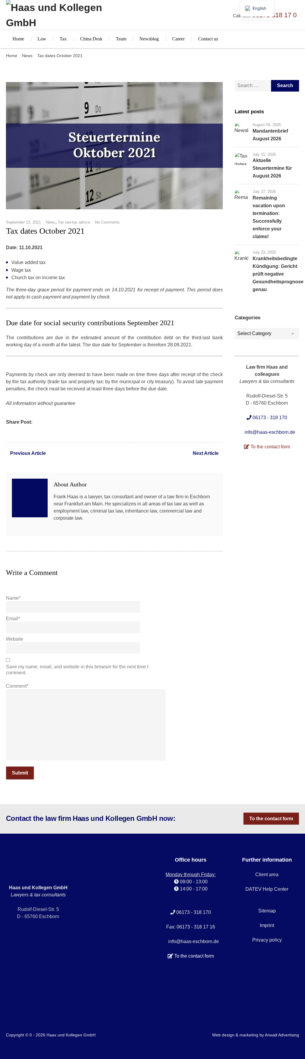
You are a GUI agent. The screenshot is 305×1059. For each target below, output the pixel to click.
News (27, 55)
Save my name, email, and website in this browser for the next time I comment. (77, 669)
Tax (63, 38)
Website (14, 639)
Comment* (17, 686)
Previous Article (28, 453)
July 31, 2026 (264, 154)
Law (42, 38)
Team (121, 38)
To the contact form (271, 818)
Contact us (208, 38)
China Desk (91, 38)
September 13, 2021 (23, 222)
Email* (13, 618)
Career (178, 38)
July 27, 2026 (264, 191)
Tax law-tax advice (74, 222)
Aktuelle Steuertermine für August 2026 (272, 168)
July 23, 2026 (264, 252)
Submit (20, 772)
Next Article (206, 453)
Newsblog (149, 38)
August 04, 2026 (267, 124)
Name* (13, 598)
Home (18, 38)
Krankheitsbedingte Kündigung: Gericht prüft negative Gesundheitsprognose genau (278, 274)
